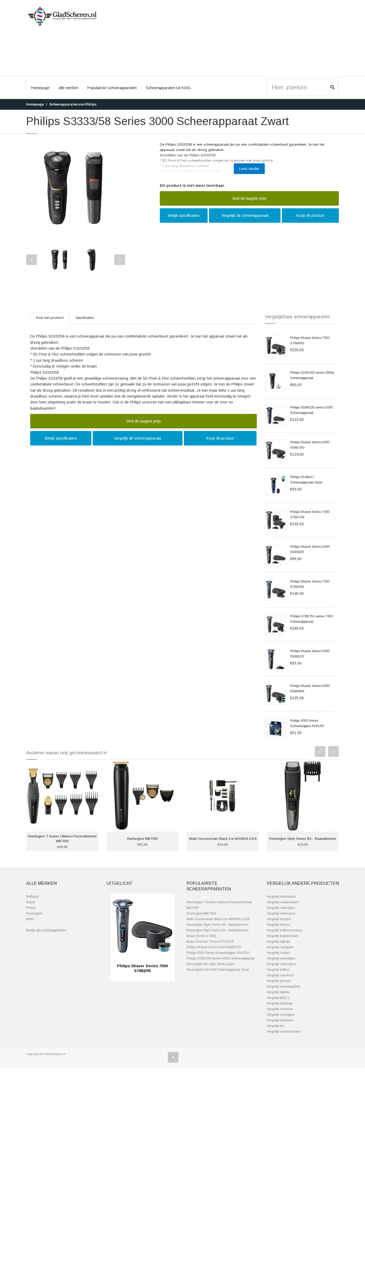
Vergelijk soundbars (281, 958)
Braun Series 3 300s (201, 936)
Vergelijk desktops (280, 1003)
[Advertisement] (222, 38)
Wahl (30, 919)
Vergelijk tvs (275, 1026)
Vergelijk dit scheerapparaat (245, 215)
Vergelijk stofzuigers (281, 964)
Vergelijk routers (278, 953)
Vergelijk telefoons (280, 1020)
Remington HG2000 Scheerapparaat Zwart (218, 970)
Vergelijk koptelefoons (282, 936)
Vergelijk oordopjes (280, 1015)
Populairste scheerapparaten (112, 88)
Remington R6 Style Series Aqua (210, 964)
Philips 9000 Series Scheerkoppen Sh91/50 (218, 953)
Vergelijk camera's (280, 975)
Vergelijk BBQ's (278, 998)
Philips (31, 908)
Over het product (50, 318)
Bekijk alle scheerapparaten (46, 930)
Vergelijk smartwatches (283, 986)
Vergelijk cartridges (280, 908)
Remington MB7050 (142, 839)
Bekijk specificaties (184, 215)
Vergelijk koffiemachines (284, 930)
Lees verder (249, 169)
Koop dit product (310, 215)
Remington (34, 913)
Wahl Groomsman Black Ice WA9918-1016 (223, 839)
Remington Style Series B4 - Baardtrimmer (218, 930)
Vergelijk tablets (278, 992)
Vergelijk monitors (280, 1009)
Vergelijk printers (279, 981)
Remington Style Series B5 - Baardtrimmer (302, 839)
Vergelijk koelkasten (281, 896)
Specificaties (85, 318)
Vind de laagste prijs (249, 198)
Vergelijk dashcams (281, 913)
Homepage (40, 88)
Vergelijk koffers (278, 970)
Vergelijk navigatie (280, 947)
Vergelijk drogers (279, 919)
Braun (30, 902)
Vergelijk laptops (278, 941)
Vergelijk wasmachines (283, 1031)
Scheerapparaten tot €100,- (169, 88)
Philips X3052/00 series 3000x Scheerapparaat (220, 958)
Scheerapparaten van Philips (72, 104)
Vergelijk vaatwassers (282, 902)
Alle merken (68, 88)
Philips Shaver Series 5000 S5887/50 (214, 947)
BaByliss (32, 896)
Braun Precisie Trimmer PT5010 (210, 941)
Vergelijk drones (278, 925)
